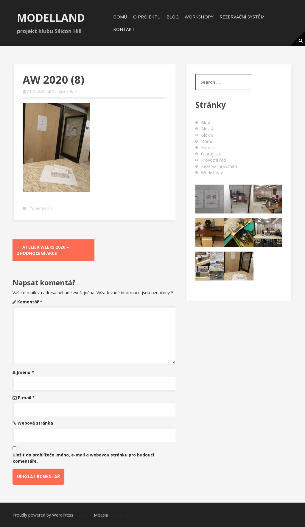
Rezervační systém (242, 17)
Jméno (25, 372)
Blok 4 (207, 129)
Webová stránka (35, 423)
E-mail (26, 397)
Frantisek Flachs (66, 91)
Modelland (51, 17)
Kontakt (124, 29)
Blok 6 (207, 135)
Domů (120, 17)
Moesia (101, 515)
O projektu (147, 17)
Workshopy (199, 17)
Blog (172, 17)
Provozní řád (213, 160)
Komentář (29, 302)
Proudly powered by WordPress (43, 515)
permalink (43, 208)
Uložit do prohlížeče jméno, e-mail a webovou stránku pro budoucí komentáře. (83, 458)
